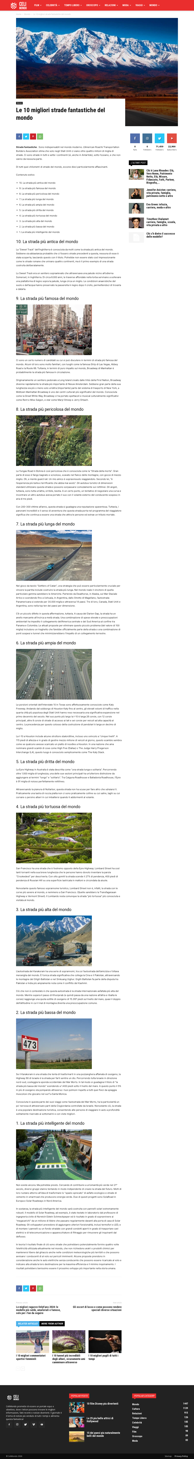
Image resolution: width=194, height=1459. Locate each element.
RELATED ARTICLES (28, 1323)
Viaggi (139, 5)
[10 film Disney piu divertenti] (76, 1407)
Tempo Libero (71, 5)
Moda (125, 5)
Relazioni (110, 5)
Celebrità (51, 5)
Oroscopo (92, 5)
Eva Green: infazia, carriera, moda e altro (158, 206)
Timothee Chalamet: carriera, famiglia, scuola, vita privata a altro (161, 222)
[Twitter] (26, 136)
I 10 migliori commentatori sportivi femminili (31, 1357)
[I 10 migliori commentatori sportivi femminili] (32, 1341)
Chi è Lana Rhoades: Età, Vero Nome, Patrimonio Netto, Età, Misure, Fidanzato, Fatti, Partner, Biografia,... (160, 176)
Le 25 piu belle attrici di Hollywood (100, 1420)
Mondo (153, 5)
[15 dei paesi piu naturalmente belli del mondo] (76, 1436)
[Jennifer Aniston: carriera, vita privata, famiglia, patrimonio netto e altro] (136, 193)
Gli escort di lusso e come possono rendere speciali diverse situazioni (97, 1308)
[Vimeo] (34, 1425)
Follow (147, 134)
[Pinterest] (33, 136)
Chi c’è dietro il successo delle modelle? (160, 235)
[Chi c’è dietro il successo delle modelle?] (136, 237)
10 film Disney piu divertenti (102, 1403)
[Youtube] (42, 1425)
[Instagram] (17, 1424)
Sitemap (168, 1456)
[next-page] (23, 1369)
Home (18, 14)
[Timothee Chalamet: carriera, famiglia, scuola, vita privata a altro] (136, 223)
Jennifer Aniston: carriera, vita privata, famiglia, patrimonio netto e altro (161, 192)
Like (135, 134)
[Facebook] (19, 136)
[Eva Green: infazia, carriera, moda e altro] (136, 208)
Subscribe (172, 134)
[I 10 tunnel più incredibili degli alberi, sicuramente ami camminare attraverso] (68, 1341)
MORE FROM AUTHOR (52, 1323)
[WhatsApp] (40, 136)
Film (36, 5)
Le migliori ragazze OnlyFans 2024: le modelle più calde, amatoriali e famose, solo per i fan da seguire (38, 1310)
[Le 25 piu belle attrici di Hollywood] (76, 1422)
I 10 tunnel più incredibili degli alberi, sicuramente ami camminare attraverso (68, 1359)
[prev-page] (18, 1369)
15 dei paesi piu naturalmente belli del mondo (103, 1434)
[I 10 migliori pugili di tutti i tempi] (105, 1341)
